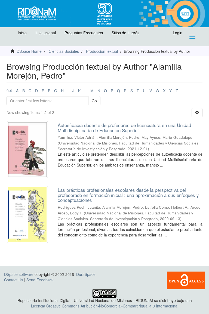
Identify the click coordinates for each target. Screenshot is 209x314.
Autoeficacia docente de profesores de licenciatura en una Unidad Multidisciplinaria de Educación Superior (124, 128)
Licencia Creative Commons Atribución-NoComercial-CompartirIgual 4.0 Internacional (104, 306)
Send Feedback (40, 279)
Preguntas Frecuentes (83, 32)
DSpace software (18, 274)
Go (94, 100)
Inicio (22, 32)
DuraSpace (86, 274)
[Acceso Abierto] (186, 279)
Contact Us (13, 279)
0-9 (9, 90)
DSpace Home (29, 51)
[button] (10, 34)
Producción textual (102, 51)
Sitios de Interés (125, 32)
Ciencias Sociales (64, 51)
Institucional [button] (45, 32)
